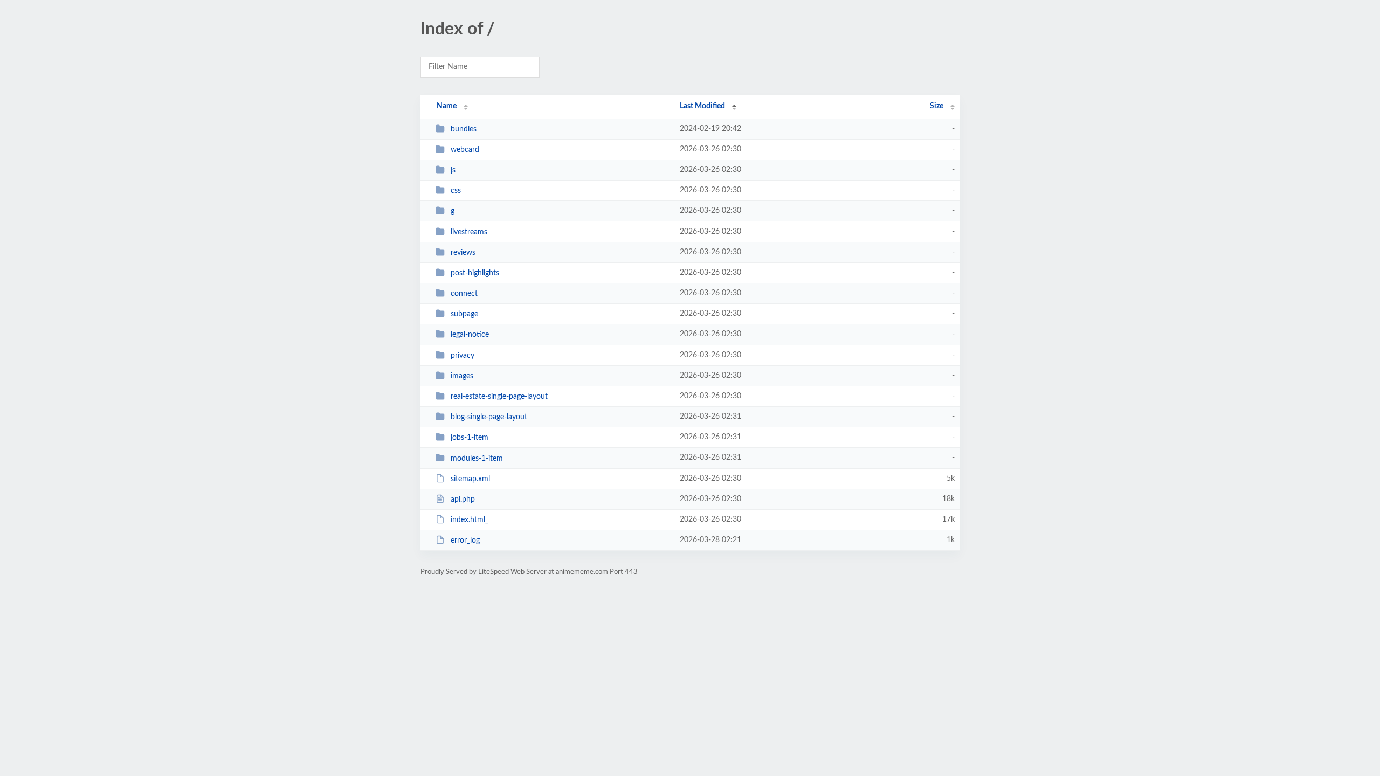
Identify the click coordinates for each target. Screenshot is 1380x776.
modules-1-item (477, 458)
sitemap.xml (470, 479)
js (453, 170)
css (456, 191)
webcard (465, 150)
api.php (463, 499)
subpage (464, 314)
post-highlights (475, 273)
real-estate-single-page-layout (499, 396)
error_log (465, 540)
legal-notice (470, 334)
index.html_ (469, 520)
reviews (463, 253)
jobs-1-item (469, 437)
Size (936, 106)
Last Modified (702, 106)
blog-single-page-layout (489, 417)
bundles (464, 129)
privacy (462, 355)
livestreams (469, 232)
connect (464, 293)
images (462, 376)
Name (447, 106)
